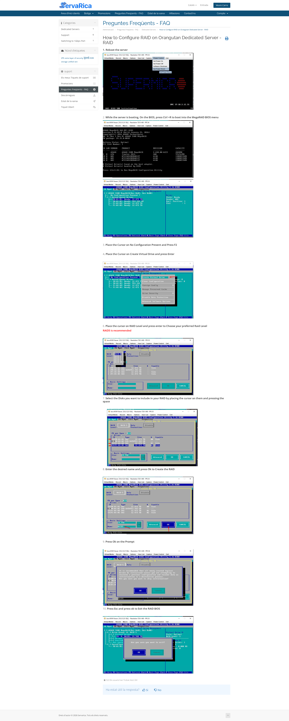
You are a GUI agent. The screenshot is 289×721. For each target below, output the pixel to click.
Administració (108, 29)
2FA (62, 58)
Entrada (204, 5)
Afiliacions (174, 13)
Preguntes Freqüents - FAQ (129, 13)
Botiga (88, 13)
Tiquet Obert (67, 107)
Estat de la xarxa (156, 13)
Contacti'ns (190, 13)
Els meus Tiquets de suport (75, 77)
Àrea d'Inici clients (70, 13)
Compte (222, 13)
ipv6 (86, 58)
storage (64, 61)
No (159, 690)
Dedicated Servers (149, 29)
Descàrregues (68, 95)
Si (146, 690)
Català (191, 5)
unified (71, 61)
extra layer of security (74, 58)
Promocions (104, 13)
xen (76, 61)
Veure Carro (222, 5)
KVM (92, 58)
